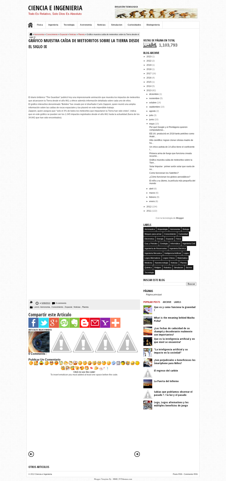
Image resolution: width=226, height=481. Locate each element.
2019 (149, 65)
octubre (153, 102)
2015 (149, 82)
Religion (157, 267)
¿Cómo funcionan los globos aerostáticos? (169, 177)
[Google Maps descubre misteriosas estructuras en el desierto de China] (83, 352)
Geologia (164, 243)
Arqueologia (162, 229)
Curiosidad (183, 234)
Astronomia (86, 25)
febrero (153, 197)
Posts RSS (178, 474)
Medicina (148, 263)
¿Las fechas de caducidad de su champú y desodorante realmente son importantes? (173, 331)
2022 (149, 61)
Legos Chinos (169, 258)
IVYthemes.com (125, 479)
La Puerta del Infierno (166, 381)
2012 (149, 206)
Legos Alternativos (152, 258)
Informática (175, 243)
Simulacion (116, 25)
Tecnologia (69, 25)
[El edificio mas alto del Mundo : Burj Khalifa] (127, 352)
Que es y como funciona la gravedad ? (174, 308)
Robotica (167, 267)
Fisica (40, 25)
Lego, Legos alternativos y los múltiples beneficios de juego (171, 403)
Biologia (186, 229)
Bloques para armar (153, 234)
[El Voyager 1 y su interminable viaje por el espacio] (39, 352)
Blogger (180, 218)
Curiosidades (134, 25)
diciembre (154, 94)
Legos (186, 253)
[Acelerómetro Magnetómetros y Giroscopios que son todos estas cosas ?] (105, 352)
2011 (149, 211)
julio (151, 115)
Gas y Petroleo (151, 243)
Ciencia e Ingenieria (55, 8)
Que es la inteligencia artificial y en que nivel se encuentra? (174, 340)
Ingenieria (53, 25)
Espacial (64, 34)
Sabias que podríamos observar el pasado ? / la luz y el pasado (173, 393)
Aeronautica (150, 229)
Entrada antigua (137, 454)
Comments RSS (191, 474)
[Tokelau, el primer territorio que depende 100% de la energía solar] (61, 352)
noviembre (154, 98)
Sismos (189, 267)
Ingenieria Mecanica (153, 253)
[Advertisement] (84, 73)
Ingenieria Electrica (178, 248)
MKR (115, 479)
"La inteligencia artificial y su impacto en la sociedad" (171, 351)
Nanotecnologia (161, 263)
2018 (149, 69)
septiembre (154, 107)
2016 (149, 78)
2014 (149, 86)
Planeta (81, 34)
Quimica (148, 267)
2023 (149, 56)
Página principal (154, 294)
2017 (149, 73)
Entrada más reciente (31, 454)
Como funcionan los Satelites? (164, 173)
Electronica (149, 239)
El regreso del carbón (166, 370)
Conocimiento (52, 34)
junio (151, 119)
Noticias (101, 25)
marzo (152, 193)
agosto (152, 111)
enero (152, 201)
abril (151, 188)
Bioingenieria (153, 25)
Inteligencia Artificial (172, 253)
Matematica (182, 258)
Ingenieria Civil (189, 243)
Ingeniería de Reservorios (156, 248)
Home (30, 24)
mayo (152, 124)
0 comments (61, 303)
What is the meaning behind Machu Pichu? (174, 319)
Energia (160, 239)
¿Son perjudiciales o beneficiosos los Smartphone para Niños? (174, 361)
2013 (149, 90)
